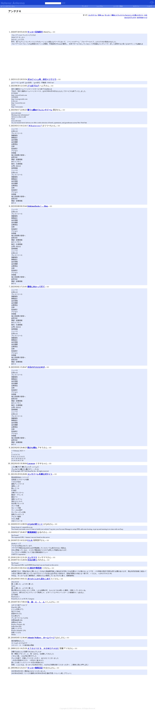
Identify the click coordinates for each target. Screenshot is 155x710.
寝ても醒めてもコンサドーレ (40, 110)
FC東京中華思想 (34, 568)
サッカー (108, 15)
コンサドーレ (92, 15)
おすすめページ (142, 17)
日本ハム (101, 15)
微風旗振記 (32, 532)
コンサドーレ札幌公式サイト (40, 474)
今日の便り (32, 560)
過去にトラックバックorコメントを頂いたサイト (127, 15)
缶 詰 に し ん (36, 602)
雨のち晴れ (32, 448)
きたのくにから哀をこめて (39, 579)
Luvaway (31, 463)
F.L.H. (30, 540)
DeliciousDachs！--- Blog (37, 206)
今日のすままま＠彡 (36, 367)
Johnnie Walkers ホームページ (41, 638)
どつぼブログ (33, 86)
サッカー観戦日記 (35, 668)
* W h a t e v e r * (34, 126)
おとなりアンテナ (130, 17)
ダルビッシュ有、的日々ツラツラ (41, 79)
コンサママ (32, 557)
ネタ (145, 15)
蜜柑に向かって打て (36, 287)
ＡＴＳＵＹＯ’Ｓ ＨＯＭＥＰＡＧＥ (43, 648)
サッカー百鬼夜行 (35, 32)
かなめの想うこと (35, 524)
